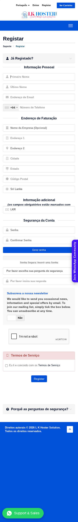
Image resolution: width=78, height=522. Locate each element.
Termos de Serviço (49, 365)
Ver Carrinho (65, 5)
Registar (46, 5)
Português (22, 5)
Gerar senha (39, 250)
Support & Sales (26, 513)
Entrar (36, 5)
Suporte (7, 46)
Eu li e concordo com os (34, 365)
